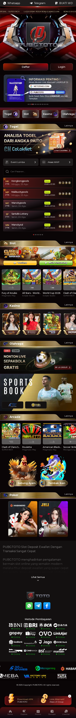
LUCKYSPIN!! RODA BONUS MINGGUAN (31, 11)
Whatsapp (13, 3)
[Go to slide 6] (38, 104)
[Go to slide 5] (37, 104)
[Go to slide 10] (45, 104)
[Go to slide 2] (30, 104)
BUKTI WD (66, 3)
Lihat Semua (38, 577)
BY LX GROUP (61, 367)
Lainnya (69, 125)
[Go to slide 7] (40, 104)
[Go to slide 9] (44, 104)
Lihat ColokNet (61, 150)
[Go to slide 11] (47, 104)
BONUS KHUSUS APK (62, 11)
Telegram (39, 3)
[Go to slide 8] (42, 104)
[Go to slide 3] (32, 104)
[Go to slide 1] (28, 104)
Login (61, 66)
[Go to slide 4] (35, 104)
